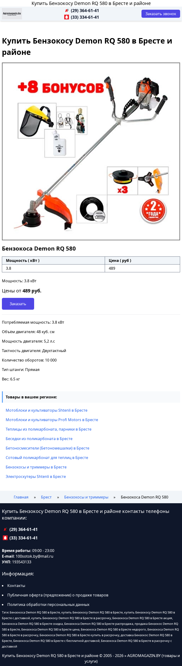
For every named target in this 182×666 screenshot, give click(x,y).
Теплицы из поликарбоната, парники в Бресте (48, 429)
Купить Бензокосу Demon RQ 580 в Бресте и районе (91, 3)
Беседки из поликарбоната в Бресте (39, 438)
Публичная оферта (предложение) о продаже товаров (57, 595)
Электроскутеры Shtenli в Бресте (36, 476)
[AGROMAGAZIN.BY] (12, 13)
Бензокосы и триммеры (86, 497)
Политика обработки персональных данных (48, 604)
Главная (21, 497)
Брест (46, 497)
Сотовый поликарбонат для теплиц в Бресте (47, 457)
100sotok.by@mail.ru (34, 556)
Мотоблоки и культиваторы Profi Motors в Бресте (52, 419)
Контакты (16, 585)
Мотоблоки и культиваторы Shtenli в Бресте (46, 410)
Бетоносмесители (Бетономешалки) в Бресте (47, 448)
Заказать (18, 303)
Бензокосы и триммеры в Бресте (36, 467)
